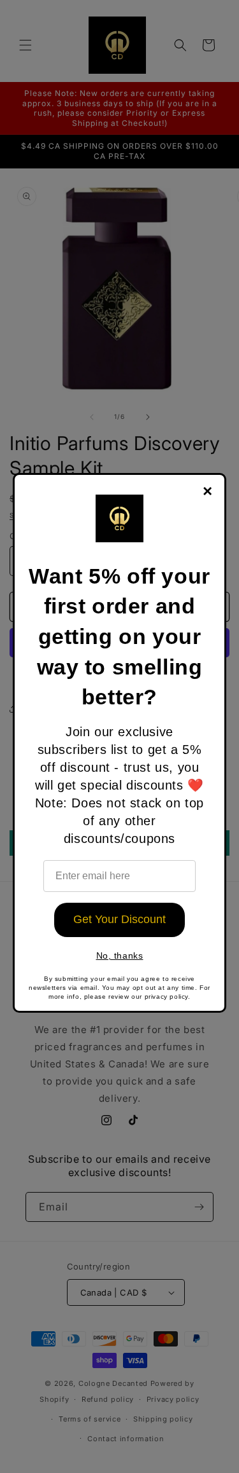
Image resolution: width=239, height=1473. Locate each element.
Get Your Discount (119, 919)
